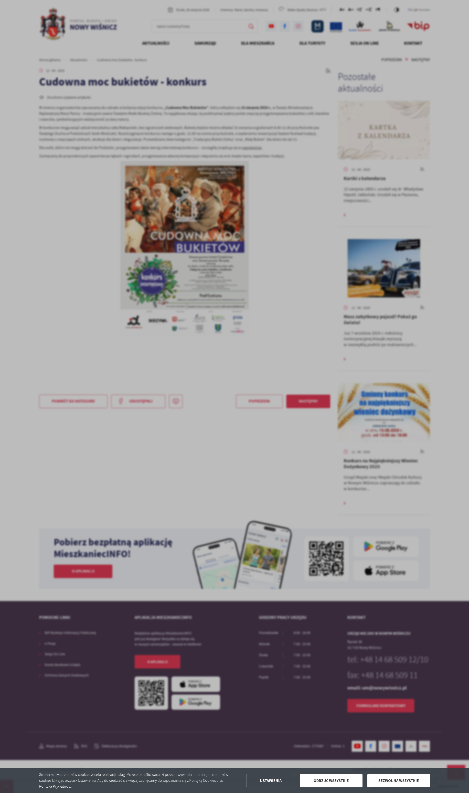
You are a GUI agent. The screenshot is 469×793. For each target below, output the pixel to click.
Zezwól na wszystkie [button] (398, 780)
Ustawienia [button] (271, 780)
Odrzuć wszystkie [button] (331, 780)
